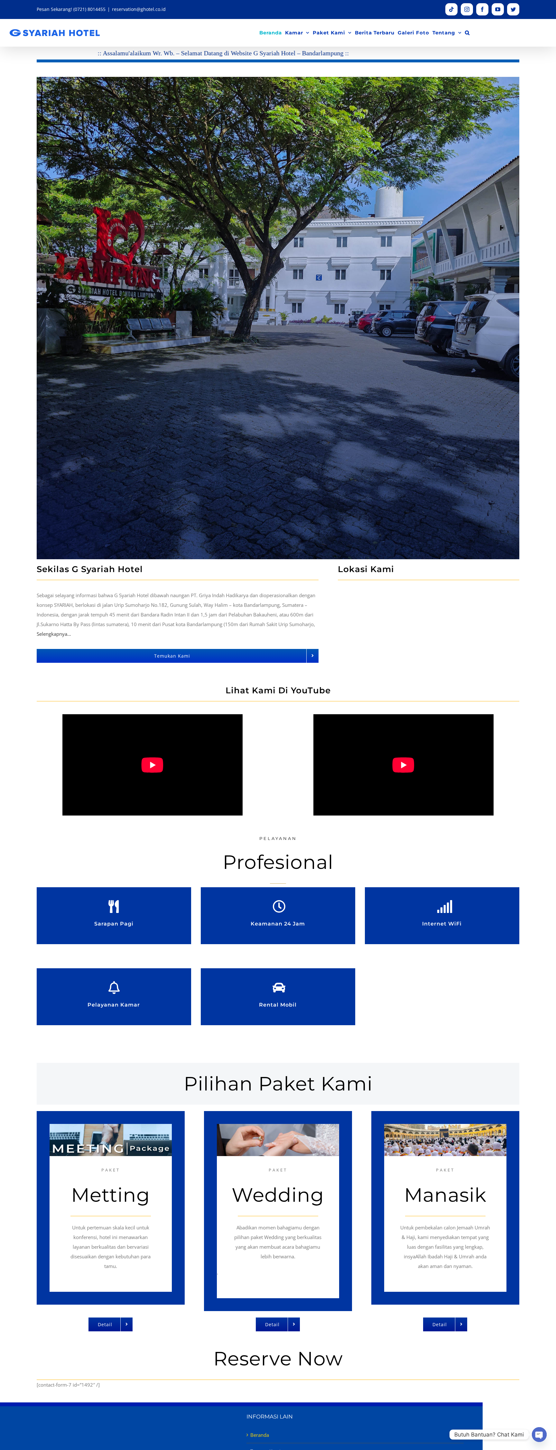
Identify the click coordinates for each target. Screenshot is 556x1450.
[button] (467, 32)
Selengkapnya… (54, 634)
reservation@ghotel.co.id (139, 9)
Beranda (259, 1435)
